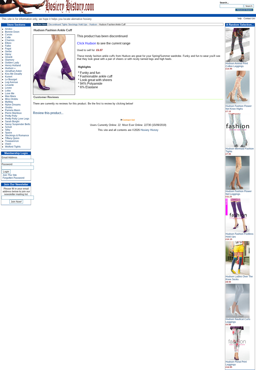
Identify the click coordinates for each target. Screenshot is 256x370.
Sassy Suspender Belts (17, 124)
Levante (9, 85)
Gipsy (8, 54)
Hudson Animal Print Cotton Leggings (237, 65)
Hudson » (10, 68)
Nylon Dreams (13, 104)
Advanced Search (244, 10)
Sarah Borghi (12, 121)
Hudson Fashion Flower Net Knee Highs (239, 107)
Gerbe (8, 51)
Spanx (8, 132)
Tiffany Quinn (12, 138)
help (240, 18)
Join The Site (10, 175)
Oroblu (8, 107)
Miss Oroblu (11, 99)
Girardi (8, 57)
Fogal (8, 48)
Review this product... (48, 113)
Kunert (8, 76)
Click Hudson (86, 43)
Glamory (9, 59)
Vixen (8, 143)
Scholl (8, 127)
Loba (8, 90)
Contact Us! (249, 18)
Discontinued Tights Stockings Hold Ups (67, 24)
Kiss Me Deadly (13, 73)
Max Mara (10, 96)
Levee (8, 87)
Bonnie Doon (12, 31)
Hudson (93, 24)
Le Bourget (11, 79)
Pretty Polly (11, 115)
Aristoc (8, 29)
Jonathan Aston (13, 71)
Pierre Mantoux (13, 113)
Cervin (8, 34)
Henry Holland (13, 65)
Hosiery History (149, 129)
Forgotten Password (13, 177)
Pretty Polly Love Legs (17, 118)
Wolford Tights (13, 146)
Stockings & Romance (17, 135)
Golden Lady (12, 62)
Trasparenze (12, 141)
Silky (7, 129)
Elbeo (8, 43)
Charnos (9, 40)
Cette (8, 37)
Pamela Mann (12, 110)
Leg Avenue (11, 82)
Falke (8, 45)
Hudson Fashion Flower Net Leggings (239, 193)
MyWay (9, 101)
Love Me (9, 93)
